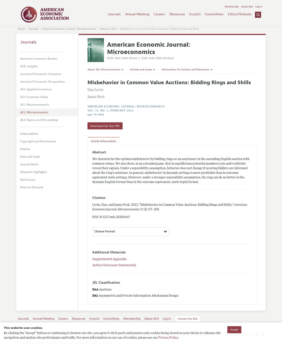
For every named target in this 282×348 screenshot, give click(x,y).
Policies (25, 149)
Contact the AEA (188, 318)
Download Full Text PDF (105, 126)
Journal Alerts (29, 164)
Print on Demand (31, 187)
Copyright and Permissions (38, 141)
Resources (177, 14)
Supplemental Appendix (109, 259)
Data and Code (30, 157)
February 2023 (108, 28)
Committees (214, 14)
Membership (232, 6)
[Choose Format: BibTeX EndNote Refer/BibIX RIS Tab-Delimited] (130, 231)
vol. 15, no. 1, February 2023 (110, 110)
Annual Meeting (137, 14)
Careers (159, 14)
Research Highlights (33, 172)
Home (21, 28)
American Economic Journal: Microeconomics (69, 28)
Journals (114, 14)
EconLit (195, 14)
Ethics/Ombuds (240, 14)
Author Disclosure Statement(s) (114, 265)
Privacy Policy (168, 337)
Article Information (103, 141)
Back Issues (27, 180)
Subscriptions (29, 134)
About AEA (247, 6)
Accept (234, 329)
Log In (258, 6)
